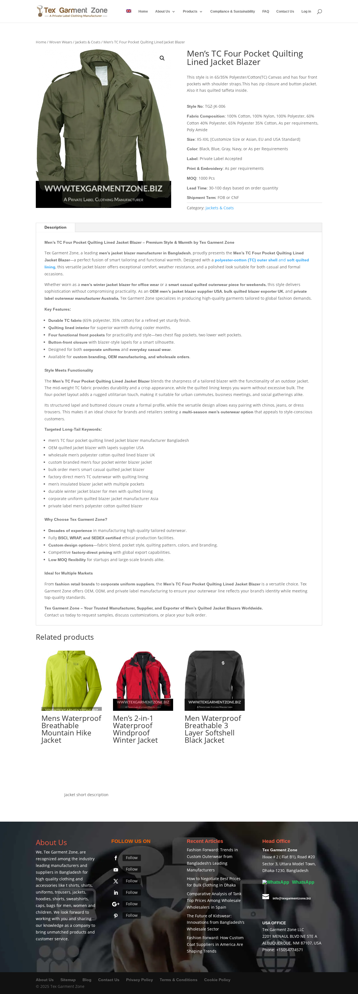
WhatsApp (302, 882)
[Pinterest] (115, 915)
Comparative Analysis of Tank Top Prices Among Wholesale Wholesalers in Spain (214, 900)
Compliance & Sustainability (232, 11)
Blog (88, 979)
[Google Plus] (115, 904)
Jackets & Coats (87, 41)
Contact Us (285, 11)
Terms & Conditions (178, 979)
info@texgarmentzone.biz (292, 898)
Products (190, 11)
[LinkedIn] (115, 892)
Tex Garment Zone (61, 852)
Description (55, 227)
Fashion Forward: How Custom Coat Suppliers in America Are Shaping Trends (215, 944)
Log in (306, 11)
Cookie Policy (217, 979)
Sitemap (68, 979)
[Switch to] (128, 16)
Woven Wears (60, 41)
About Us (162, 11)
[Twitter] (115, 881)
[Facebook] (115, 858)
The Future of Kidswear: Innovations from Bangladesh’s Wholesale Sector (215, 922)
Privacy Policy (139, 979)
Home (143, 11)
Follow (132, 857)
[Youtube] (115, 869)
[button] (162, 58)
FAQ (265, 11)
